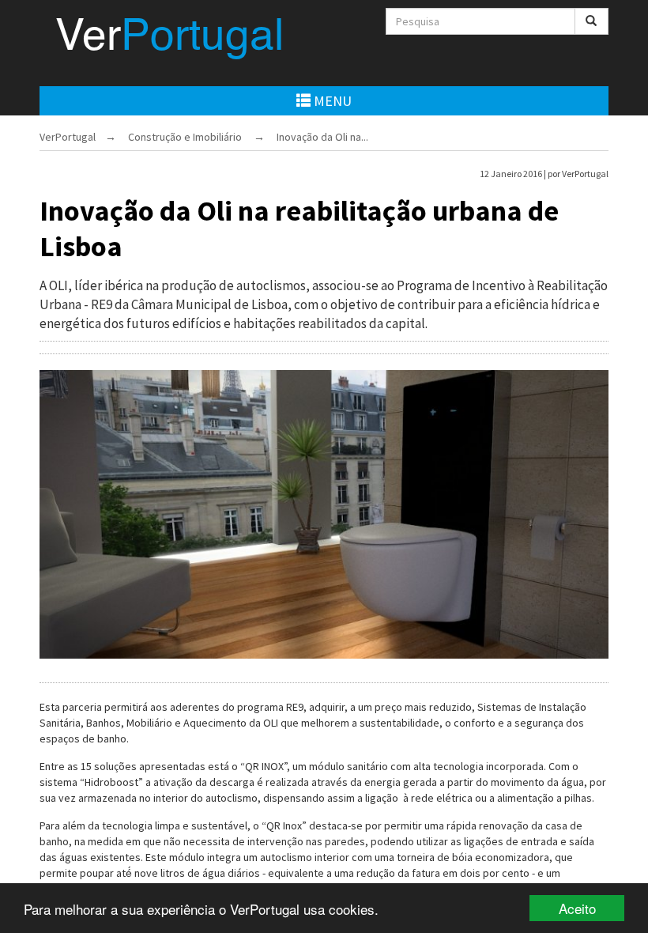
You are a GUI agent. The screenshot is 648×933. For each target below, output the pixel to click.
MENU (331, 101)
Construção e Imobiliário (185, 137)
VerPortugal (68, 137)
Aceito (577, 908)
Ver (169, 38)
